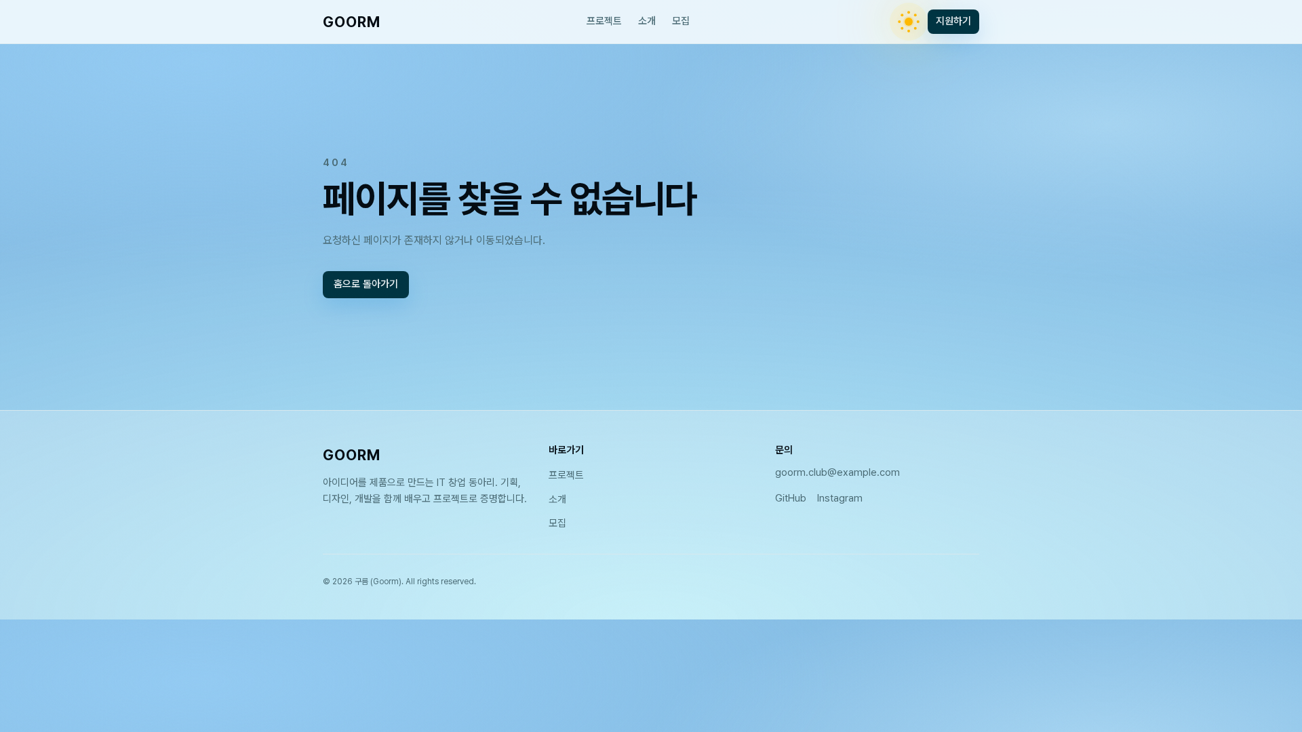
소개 (647, 21)
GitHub (790, 498)
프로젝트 (604, 21)
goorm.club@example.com (837, 472)
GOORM (352, 21)
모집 (681, 21)
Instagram (840, 498)
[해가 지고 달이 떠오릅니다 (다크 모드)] (908, 21)
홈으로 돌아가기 (366, 285)
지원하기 (953, 21)
